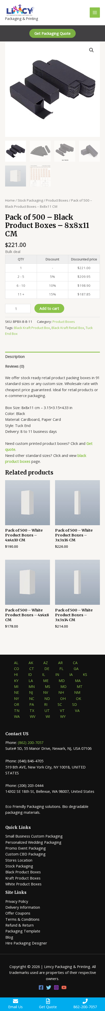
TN (16, 710)
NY (16, 698)
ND (47, 698)
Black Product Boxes (23, 871)
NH (61, 692)
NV (45, 692)
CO (16, 668)
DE (46, 668)
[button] (52, 33)
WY (62, 716)
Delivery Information (22, 907)
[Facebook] (41, 987)
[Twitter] (48, 987)
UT (47, 710)
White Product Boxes (23, 883)
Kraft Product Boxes (23, 878)
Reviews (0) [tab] (14, 366)
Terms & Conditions (22, 919)
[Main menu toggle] (95, 12)
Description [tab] (15, 356)
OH (63, 698)
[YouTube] (64, 987)
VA (77, 710)
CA (75, 662)
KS (85, 674)
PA (31, 704)
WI (48, 716)
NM (77, 692)
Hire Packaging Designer (26, 943)
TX (32, 710)
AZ (45, 662)
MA (78, 680)
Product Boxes (57, 200)
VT (62, 710)
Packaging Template (22, 930)
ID (30, 674)
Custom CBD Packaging (25, 853)
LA (31, 680)
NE (16, 692)
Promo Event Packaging (25, 848)
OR (16, 704)
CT (31, 668)
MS (47, 686)
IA (71, 674)
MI (16, 686)
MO (63, 686)
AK (31, 662)
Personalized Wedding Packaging (33, 842)
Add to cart (49, 308)
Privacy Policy (16, 901)
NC (31, 698)
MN (32, 686)
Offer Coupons (17, 913)
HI (16, 674)
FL (61, 668)
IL (43, 674)
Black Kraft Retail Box (67, 327)
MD (62, 680)
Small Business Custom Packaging (34, 836)
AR (60, 662)
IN (57, 674)
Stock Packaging (30, 200)
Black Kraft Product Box (32, 327)
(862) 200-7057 (30, 742)
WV (32, 716)
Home (10, 200)
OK (78, 698)
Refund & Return (19, 925)
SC (60, 704)
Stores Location (18, 860)
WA (17, 716)
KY (16, 680)
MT (80, 686)
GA (76, 668)
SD (74, 704)
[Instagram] (56, 987)
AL (16, 662)
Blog (9, 937)
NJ (31, 692)
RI (45, 704)
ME (45, 680)
